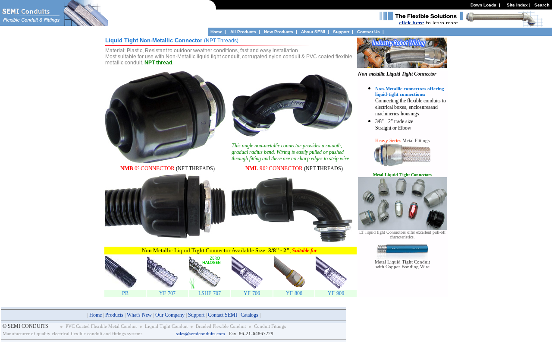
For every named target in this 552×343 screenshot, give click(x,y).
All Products (243, 31)
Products (114, 315)
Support (342, 31)
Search (541, 5)
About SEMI (313, 31)
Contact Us (368, 31)
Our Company (170, 315)
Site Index (517, 5)
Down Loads (483, 5)
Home (216, 31)
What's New (139, 315)
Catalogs (249, 315)
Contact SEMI (222, 315)
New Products (278, 31)
